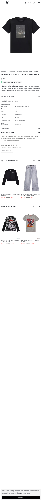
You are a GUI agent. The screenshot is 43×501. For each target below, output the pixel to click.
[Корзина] (39, 3)
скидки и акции (30, 138)
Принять (20, 497)
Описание (5, 128)
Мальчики (12, 71)
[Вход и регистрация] (34, 3)
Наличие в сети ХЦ (8, 132)
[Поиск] (25, 3)
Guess (36, 71)
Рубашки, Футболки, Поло (24, 71)
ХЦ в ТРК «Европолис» (9, 145)
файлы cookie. (19, 490)
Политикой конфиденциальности (20, 493)
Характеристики (7, 96)
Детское (3, 71)
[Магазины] (29, 3)
